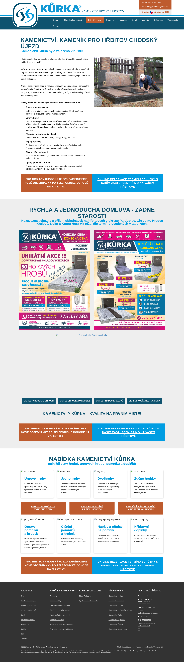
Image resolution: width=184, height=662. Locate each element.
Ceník (134, 20)
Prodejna (110, 20)
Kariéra (23, 629)
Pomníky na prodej (28, 605)
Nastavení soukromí (144, 647)
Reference (158, 20)
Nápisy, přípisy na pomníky (60, 615)
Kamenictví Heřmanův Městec (120, 610)
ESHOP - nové (94, 20)
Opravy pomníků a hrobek (60, 605)
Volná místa (172, 20)
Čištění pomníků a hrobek (60, 610)
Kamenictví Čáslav (116, 624)
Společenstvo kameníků (88, 601)
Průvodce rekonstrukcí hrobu (61, 629)
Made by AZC (122, 647)
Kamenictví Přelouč (116, 601)
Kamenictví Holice (116, 596)
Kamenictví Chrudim (117, 605)
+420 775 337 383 (152, 607)
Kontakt (55, 26)
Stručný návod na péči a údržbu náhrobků (140, 508)
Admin (131, 647)
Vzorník (145, 20)
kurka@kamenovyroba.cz (148, 613)
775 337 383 (59, 186)
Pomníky (53, 596)
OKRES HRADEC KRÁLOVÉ (109, 401)
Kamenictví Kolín (115, 615)
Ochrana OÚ (158, 647)
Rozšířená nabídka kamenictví (62, 624)
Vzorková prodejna (28, 601)
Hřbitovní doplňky (57, 620)
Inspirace (123, 20)
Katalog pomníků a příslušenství (92, 508)
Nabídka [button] (73, 20)
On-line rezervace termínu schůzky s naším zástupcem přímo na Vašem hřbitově (128, 183)
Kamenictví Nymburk (117, 620)
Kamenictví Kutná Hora (118, 629)
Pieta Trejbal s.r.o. (86, 596)
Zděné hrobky (55, 601)
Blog (22, 634)
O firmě (24, 596)
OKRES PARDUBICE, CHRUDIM (39, 401)
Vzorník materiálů (28, 620)
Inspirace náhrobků (28, 610)
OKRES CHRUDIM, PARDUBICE (75, 401)
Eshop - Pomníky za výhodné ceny (43, 508)
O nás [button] (55, 20)
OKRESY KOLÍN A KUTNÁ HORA (144, 401)
